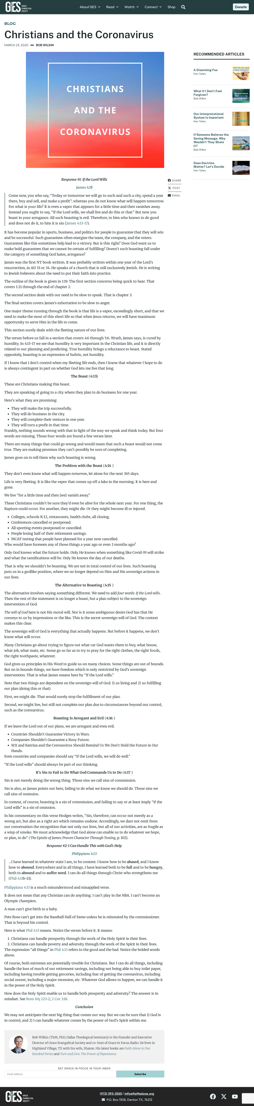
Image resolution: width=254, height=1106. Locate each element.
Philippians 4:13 (84, 853)
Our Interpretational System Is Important (209, 115)
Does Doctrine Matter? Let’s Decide (209, 165)
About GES (88, 7)
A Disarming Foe (206, 70)
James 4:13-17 (76, 223)
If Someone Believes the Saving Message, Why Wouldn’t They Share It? (211, 140)
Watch (129, 7)
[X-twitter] (224, 1097)
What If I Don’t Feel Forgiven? (208, 93)
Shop (171, 7)
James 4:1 (83, 187)
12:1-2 (45, 999)
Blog (10, 23)
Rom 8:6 (32, 999)
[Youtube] (235, 1097)
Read (110, 7)
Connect (151, 7)
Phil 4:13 (32, 930)
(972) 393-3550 (111, 1093)
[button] (174, 180)
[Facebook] (213, 1097)
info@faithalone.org (139, 1093)
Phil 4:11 (16, 878)
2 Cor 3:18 (59, 999)
